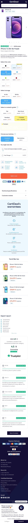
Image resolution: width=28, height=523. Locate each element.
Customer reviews (7, 195)
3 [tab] (14, 41)
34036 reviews (17, 46)
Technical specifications (9, 191)
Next (26, 27)
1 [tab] (9, 41)
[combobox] (14, 5)
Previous (1, 27)
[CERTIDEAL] (14, 2)
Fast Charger (7, 155)
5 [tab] (18, 41)
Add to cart (14, 176)
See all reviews (14, 433)
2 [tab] (12, 41)
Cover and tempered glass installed (13, 148)
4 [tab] (16, 41)
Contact (14, 502)
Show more (14, 333)
